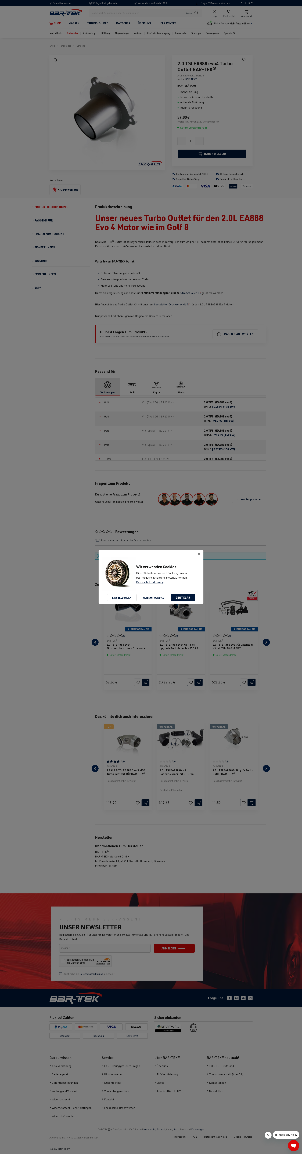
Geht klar (183, 597)
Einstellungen (121, 597)
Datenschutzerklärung (150, 582)
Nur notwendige (153, 597)
